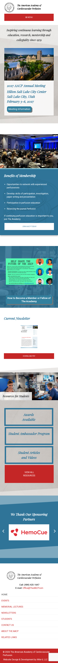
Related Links (9, 637)
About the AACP (10, 631)
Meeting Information (19, 109)
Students (6, 619)
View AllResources (29, 474)
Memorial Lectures (12, 606)
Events (5, 600)
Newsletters (8, 613)
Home (4, 594)
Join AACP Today (29, 226)
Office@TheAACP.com (33, 588)
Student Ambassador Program (29, 433)
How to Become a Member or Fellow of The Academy (29, 300)
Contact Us (7, 625)
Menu (30, 17)
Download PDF (29, 356)
